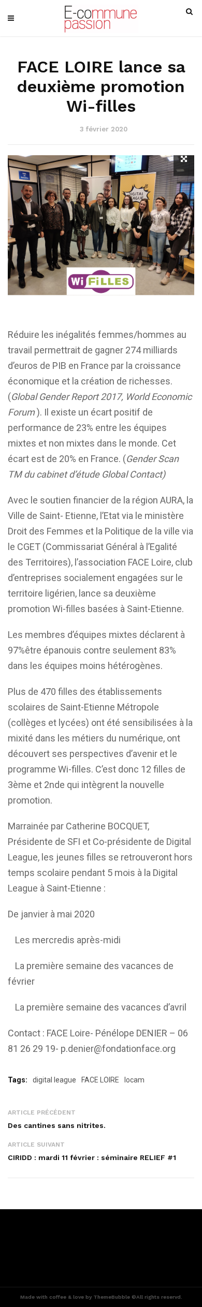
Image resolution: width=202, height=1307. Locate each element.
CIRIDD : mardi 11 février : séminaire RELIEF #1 (92, 1157)
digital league (54, 1080)
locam (134, 1080)
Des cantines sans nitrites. (57, 1125)
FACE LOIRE (100, 1080)
